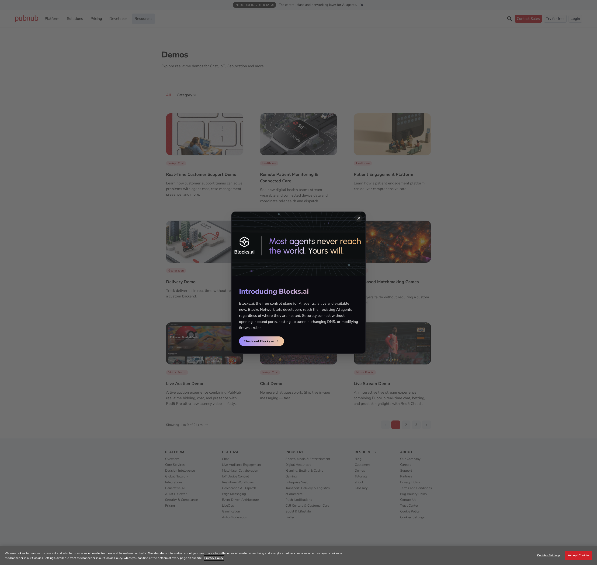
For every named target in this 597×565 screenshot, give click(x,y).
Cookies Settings (548, 555)
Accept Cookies (579, 555)
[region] (298, 555)
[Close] (359, 218)
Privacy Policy (213, 558)
